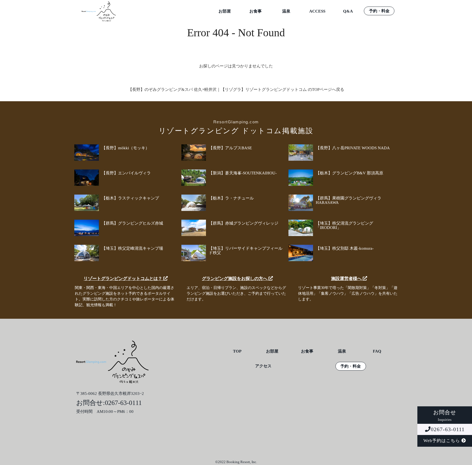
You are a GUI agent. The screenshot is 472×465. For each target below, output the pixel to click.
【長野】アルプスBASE (230, 148)
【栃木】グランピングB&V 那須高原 (349, 173)
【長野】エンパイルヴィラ (126, 173)
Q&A (348, 11)
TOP (237, 351)
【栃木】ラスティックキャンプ (130, 198)
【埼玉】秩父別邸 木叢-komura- (345, 248)
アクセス (263, 366)
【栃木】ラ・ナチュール (231, 198)
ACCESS (317, 11)
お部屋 (225, 11)
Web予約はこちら (442, 440)
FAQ (377, 351)
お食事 (255, 11)
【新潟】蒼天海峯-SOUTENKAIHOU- (243, 173)
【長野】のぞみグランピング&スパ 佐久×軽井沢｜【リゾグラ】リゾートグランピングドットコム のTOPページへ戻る (236, 89)
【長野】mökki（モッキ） (125, 148)
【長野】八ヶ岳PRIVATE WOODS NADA (353, 148)
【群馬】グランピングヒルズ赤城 (132, 223)
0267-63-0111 (448, 429)
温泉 (286, 11)
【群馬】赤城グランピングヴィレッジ (243, 223)
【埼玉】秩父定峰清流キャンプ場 (132, 248)
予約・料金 (379, 11)
